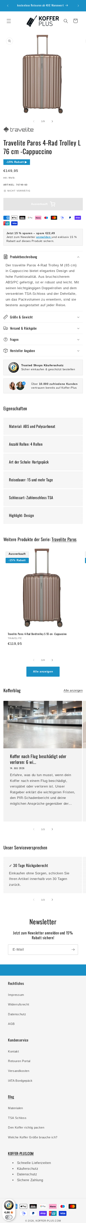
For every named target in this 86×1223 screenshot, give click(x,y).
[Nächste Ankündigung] (78, 5)
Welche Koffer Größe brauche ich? (32, 1137)
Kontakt (13, 1051)
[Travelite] (18, 132)
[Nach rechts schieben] (52, 121)
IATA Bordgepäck (20, 1080)
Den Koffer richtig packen (26, 1127)
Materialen (15, 1108)
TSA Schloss (17, 1118)
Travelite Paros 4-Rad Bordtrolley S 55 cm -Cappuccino (37, 634)
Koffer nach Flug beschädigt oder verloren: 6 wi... (38, 759)
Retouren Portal (19, 1061)
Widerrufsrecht (18, 1004)
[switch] (8, 1217)
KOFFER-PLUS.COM (48, 1220)
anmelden (44, 237)
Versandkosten (18, 1071)
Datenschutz (17, 1014)
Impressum (16, 994)
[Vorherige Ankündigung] (7, 5)
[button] (9, 21)
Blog (11, 1096)
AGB (11, 1023)
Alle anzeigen (43, 671)
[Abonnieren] (73, 949)
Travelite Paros (64, 539)
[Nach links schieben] (33, 121)
